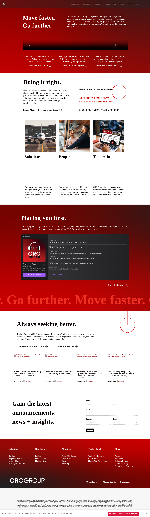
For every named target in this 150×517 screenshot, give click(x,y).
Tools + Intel (111, 4)
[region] (75, 513)
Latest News (66, 459)
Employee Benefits (16, 459)
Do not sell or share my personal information (123, 513)
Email (91, 410)
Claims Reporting (121, 464)
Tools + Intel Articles (96, 456)
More (122, 4)
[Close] (146, 513)
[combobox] (125, 423)
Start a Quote (133, 4)
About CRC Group (69, 456)
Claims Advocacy (121, 461)
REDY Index (93, 459)
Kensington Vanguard (17, 464)
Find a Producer (41, 459)
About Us (98, 4)
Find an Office (40, 461)
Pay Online (119, 459)
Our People (87, 4)
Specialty (12, 456)
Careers (64, 461)
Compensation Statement (124, 466)
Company (92, 419)
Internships (66, 464)
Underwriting (14, 461)
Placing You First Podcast (97, 461)
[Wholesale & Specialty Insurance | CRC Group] (15, 4)
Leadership (39, 456)
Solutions (75, 4)
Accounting (119, 456)
